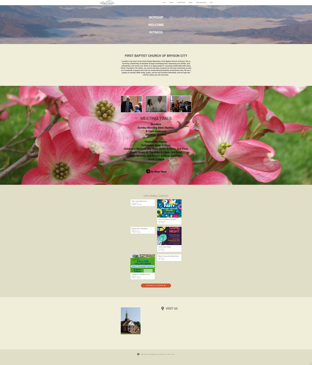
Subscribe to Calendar (154, 285)
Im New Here (158, 171)
